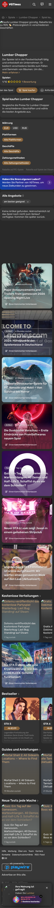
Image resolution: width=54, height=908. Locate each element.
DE (5, 858)
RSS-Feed (40, 854)
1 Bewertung (29, 81)
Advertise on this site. (14, 874)
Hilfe (4, 851)
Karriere (39, 851)
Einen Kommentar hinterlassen (22, 304)
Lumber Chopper (28, 17)
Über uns (22, 851)
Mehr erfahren (10, 72)
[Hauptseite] (11, 4)
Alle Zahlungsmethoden (16, 163)
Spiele (11, 17)
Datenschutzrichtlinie (22, 854)
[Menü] (50, 4)
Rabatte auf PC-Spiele (13, 170)
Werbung (12, 851)
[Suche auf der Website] (34, 4)
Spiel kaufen (28, 90)
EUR (6, 128)
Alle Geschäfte (11, 151)
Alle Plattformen (12, 139)
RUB (24, 128)
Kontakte (6, 854)
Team (31, 851)
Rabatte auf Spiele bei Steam (40, 170)
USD (15, 128)
